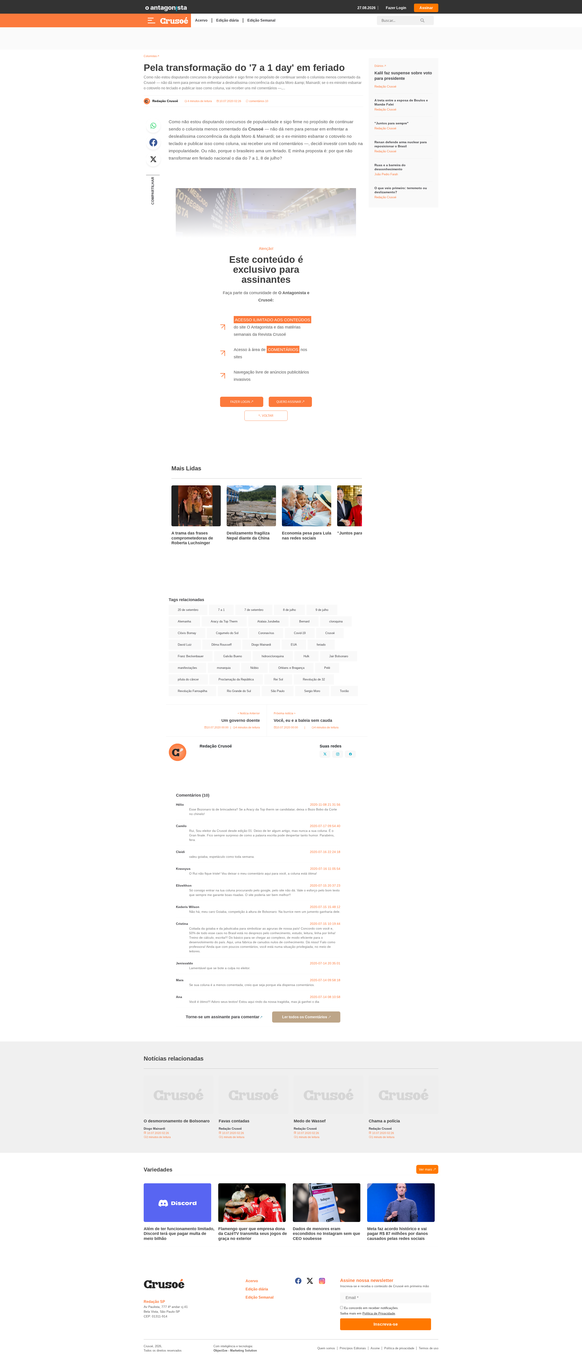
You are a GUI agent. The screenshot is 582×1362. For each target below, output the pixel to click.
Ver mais (425, 1169)
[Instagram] (322, 1281)
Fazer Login (396, 8)
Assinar (426, 8)
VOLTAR (267, 415)
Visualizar (382, 66)
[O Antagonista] (166, 8)
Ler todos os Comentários (304, 1017)
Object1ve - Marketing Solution (235, 1350)
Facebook (153, 142)
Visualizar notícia (186, 488)
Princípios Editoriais (353, 1348)
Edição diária (227, 20)
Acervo (201, 20)
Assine (375, 1348)
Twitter (153, 159)
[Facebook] (298, 1281)
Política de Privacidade (378, 1313)
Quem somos (326, 1348)
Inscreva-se (386, 1324)
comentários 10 (258, 101)
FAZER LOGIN (240, 402)
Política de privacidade (399, 1348)
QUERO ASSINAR (289, 402)
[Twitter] (310, 1281)
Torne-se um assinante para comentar (222, 1017)
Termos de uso (428, 1348)
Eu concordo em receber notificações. (371, 1308)
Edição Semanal (261, 20)
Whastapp (153, 125)
